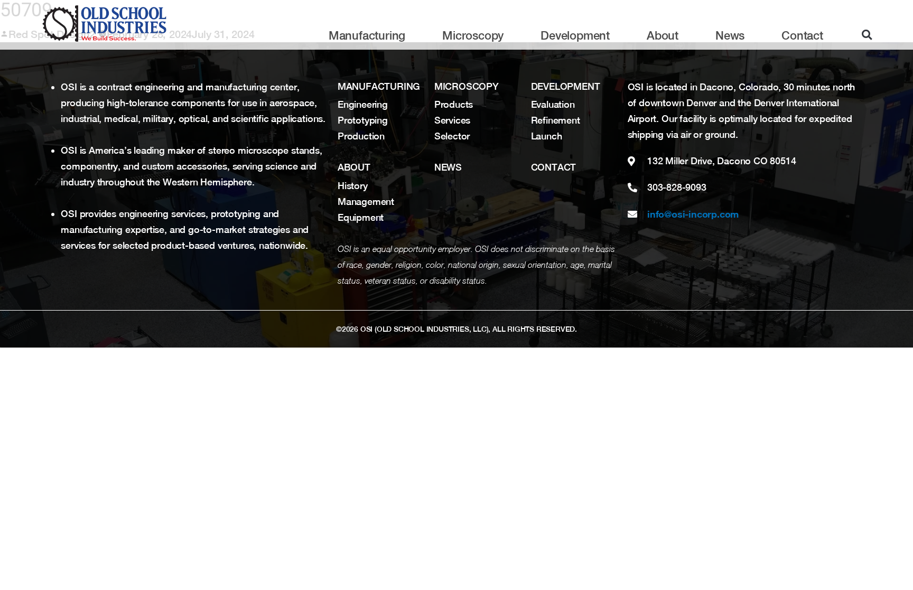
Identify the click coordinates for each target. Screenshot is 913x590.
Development (575, 35)
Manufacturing (367, 35)
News (729, 35)
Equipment (361, 217)
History (353, 185)
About (662, 35)
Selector (452, 136)
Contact (802, 35)
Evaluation (553, 104)
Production (361, 136)
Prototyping (363, 120)
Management (366, 201)
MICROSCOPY (466, 86)
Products (453, 104)
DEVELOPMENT (565, 86)
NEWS (448, 167)
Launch (546, 136)
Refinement (555, 120)
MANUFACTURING (379, 86)
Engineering (363, 104)
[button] (867, 35)
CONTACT (553, 167)
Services (452, 120)
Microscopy (473, 35)
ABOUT (354, 167)
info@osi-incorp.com (693, 214)
